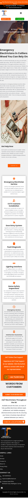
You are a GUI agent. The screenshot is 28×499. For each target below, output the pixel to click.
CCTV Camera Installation (14, 205)
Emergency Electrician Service (14, 183)
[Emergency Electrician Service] (14, 178)
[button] (20, 13)
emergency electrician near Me (15, 84)
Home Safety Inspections (14, 287)
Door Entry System (14, 225)
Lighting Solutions (14, 266)
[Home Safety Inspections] (14, 283)
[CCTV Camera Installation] (14, 200)
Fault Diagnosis (14, 247)
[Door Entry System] (14, 222)
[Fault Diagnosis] (14, 243)
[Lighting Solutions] (14, 263)
